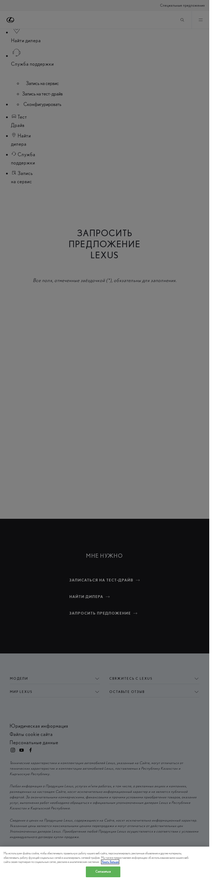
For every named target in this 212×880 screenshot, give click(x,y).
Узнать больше (110, 862)
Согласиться (103, 871)
